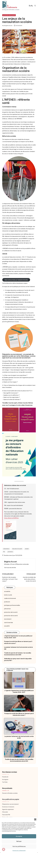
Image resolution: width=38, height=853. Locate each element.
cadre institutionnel (10, 598)
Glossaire (5, 812)
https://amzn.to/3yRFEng (11, 518)
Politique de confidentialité (19, 850)
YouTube (4, 782)
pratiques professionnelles (12, 605)
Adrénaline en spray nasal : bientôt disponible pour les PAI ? (18, 659)
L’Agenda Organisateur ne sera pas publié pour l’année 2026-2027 (18, 636)
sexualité (7, 626)
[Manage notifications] (3, 849)
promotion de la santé (9, 15)
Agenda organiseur (8, 809)
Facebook (5, 777)
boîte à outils (8, 595)
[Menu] (30, 5)
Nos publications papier (10, 799)
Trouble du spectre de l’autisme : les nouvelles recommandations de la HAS (17, 654)
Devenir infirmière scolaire (10, 793)
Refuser (19, 841)
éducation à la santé (17, 548)
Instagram (5, 779)
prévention (10, 551)
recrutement (7, 619)
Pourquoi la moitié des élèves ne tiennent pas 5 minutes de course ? (18, 642)
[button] (35, 819)
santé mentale (8, 622)
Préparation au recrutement (10, 804)
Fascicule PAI (6, 814)
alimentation (6, 548)
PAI (4, 551)
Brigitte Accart (10, 561)
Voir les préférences (19, 846)
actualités (7, 591)
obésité (27, 548)
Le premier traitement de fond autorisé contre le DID (18, 648)
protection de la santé (11, 615)
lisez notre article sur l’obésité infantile (16, 280)
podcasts (7, 602)
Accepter (19, 836)
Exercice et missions (8, 807)
